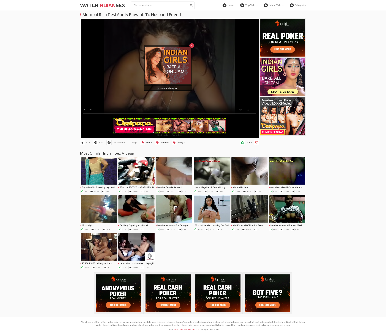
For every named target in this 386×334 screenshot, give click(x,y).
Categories (300, 5)
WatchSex (102, 5)
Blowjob (181, 142)
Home (231, 5)
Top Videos (251, 5)
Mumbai (165, 142)
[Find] (191, 5)
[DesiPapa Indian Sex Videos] (282, 116)
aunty (149, 142)
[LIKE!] (242, 142)
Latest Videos (276, 5)
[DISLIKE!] (256, 142)
